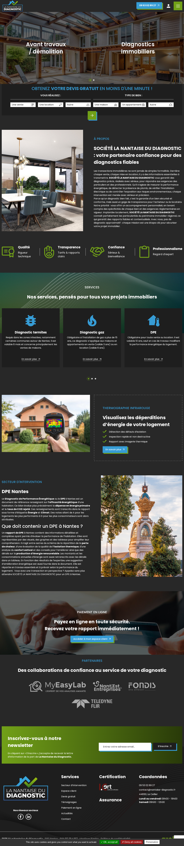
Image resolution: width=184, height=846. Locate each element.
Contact (66, 819)
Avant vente (120, 51)
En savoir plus (113, 449)
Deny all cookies (132, 842)
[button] (90, 80)
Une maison (101, 104)
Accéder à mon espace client (90, 639)
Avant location (150, 51)
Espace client (68, 791)
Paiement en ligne (71, 807)
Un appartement (131, 104)
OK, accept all (110, 842)
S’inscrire (163, 746)
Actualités (67, 813)
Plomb (56, 51)
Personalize (152, 842)
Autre (70, 104)
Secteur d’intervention (74, 785)
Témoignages (69, 802)
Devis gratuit (68, 796)
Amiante (33, 51)
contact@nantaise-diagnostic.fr (157, 789)
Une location (46, 104)
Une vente (17, 104)
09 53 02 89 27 (147, 5)
